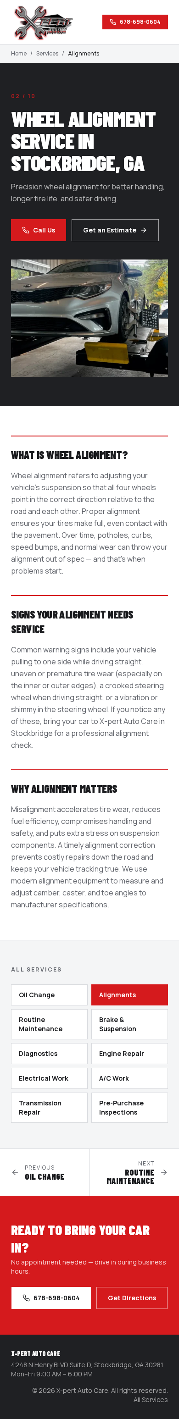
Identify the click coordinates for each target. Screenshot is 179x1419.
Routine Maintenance (40, 1024)
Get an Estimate (109, 230)
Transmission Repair (40, 1107)
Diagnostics (38, 1053)
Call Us (44, 230)
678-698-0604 (140, 22)
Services (47, 53)
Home (19, 53)
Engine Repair (121, 1053)
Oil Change (37, 994)
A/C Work (114, 1078)
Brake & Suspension (117, 1024)
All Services (151, 1399)
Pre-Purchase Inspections (121, 1107)
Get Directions (132, 1297)
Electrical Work (43, 1078)
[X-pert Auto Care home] (47, 22)
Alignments (117, 994)
